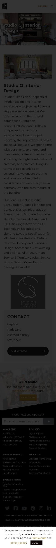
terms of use (39, 537)
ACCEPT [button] (36, 543)
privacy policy (18, 542)
